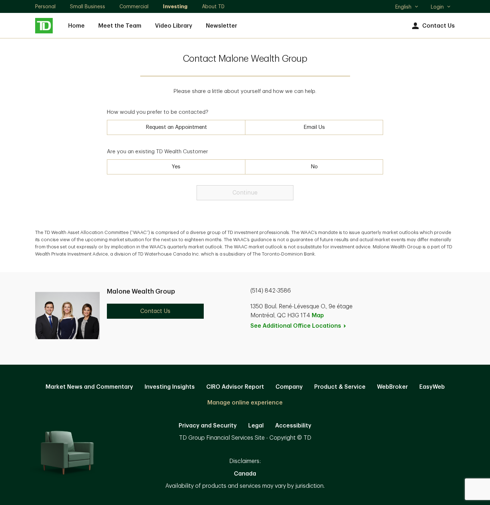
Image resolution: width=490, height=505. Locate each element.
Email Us (314, 127)
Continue (245, 193)
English (406, 7)
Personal (45, 6)
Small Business (87, 6)
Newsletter (221, 26)
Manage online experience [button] (245, 403)
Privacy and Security (208, 426)
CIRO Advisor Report (235, 387)
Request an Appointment (176, 127)
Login (437, 6)
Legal (256, 426)
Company (289, 387)
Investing (175, 6)
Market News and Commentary (89, 387)
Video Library (173, 26)
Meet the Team (119, 26)
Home (76, 26)
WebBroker (392, 387)
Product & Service (340, 387)
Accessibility (293, 426)
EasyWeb (432, 387)
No (314, 166)
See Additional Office (295, 326)
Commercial (134, 6)
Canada (245, 474)
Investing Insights (170, 387)
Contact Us (438, 26)
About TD (213, 6)
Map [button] (318, 315)
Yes (176, 166)
